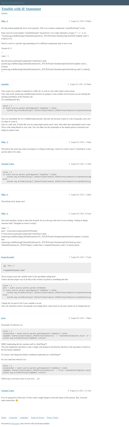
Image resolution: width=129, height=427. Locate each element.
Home (3, 418)
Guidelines (24, 418)
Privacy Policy (52, 418)
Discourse (15, 423)
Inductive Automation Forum (12, 3)
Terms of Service (37, 418)
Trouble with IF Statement (21, 9)
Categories (13, 418)
